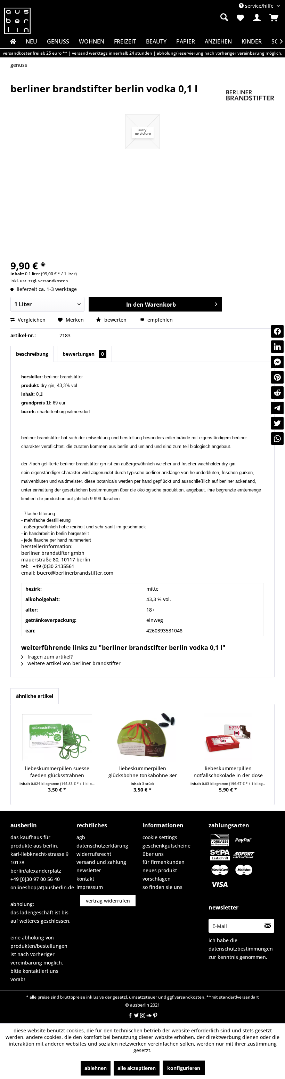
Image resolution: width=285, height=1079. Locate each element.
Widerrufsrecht (93, 854)
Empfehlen (159, 319)
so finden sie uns (162, 887)
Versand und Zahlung (101, 862)
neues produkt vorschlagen (159, 874)
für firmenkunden (163, 862)
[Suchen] (224, 17)
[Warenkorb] (274, 18)
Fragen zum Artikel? (49, 656)
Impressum (89, 887)
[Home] (12, 41)
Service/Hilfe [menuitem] (259, 5)
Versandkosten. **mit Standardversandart (216, 997)
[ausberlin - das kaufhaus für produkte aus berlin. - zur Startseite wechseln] (17, 21)
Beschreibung (32, 354)
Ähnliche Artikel (34, 696)
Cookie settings (159, 837)
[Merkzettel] (240, 18)
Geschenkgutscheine (166, 845)
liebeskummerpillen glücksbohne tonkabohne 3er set (142, 772)
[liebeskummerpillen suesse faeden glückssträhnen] (57, 737)
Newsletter (88, 870)
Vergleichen (31, 319)
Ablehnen (95, 1068)
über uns (153, 854)
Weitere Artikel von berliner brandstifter (73, 663)
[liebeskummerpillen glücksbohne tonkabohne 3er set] (142, 737)
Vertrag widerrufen (108, 900)
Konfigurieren (183, 1068)
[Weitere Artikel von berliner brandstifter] (250, 95)
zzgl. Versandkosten (48, 281)
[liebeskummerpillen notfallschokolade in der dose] (228, 737)
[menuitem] (185, 17)
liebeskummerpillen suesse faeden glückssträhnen (57, 772)
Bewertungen (83, 354)
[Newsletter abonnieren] (267, 926)
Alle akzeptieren (136, 1068)
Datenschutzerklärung (102, 845)
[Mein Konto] (257, 18)
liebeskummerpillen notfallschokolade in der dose (228, 772)
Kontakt (85, 878)
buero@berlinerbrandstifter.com (75, 572)
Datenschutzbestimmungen (241, 948)
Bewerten (115, 319)
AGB (80, 837)
